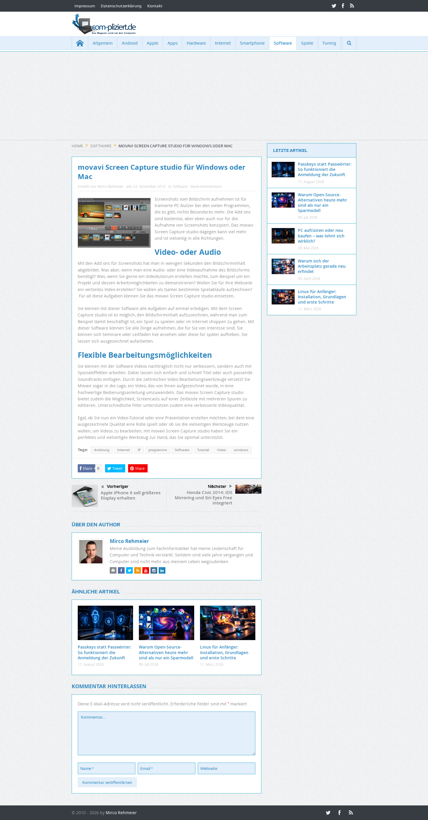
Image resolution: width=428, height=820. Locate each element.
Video (221, 450)
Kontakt (154, 5)
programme (157, 450)
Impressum (85, 5)
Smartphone (252, 43)
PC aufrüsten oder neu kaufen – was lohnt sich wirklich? (321, 235)
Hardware (196, 43)
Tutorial (203, 450)
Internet (223, 43)
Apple (152, 43)
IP (139, 450)
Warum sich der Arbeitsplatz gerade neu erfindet (322, 266)
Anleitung (101, 450)
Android (130, 43)
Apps (172, 43)
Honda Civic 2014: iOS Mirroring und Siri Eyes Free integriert (203, 497)
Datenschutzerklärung (121, 5)
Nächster (217, 486)
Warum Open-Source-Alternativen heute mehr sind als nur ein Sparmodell (166, 652)
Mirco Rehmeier (110, 186)
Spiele (307, 43)
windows (241, 450)
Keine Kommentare (206, 186)
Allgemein (103, 43)
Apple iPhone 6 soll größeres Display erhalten (130, 495)
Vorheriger (117, 486)
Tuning (329, 43)
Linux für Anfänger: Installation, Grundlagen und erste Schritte (224, 652)
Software (283, 43)
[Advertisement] (214, 99)
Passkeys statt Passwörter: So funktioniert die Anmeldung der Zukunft (104, 652)
